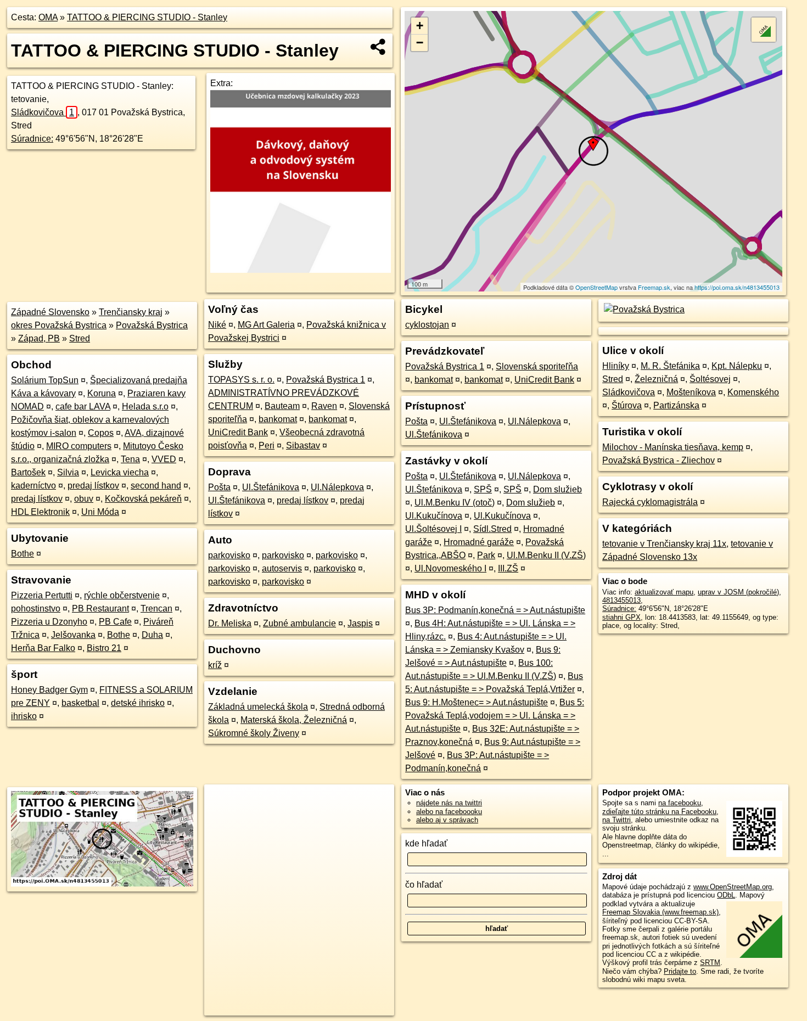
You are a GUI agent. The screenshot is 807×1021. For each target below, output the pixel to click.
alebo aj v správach (447, 820)
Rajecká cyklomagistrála (650, 502)
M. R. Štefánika (670, 366)
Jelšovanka (73, 634)
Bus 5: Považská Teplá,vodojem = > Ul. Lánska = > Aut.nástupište (494, 715)
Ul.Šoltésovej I (433, 529)
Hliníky (615, 366)
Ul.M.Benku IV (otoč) (454, 502)
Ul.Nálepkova (337, 487)
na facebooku (679, 803)
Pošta (219, 487)
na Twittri (616, 820)
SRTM (710, 962)
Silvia (68, 472)
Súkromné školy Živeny (253, 733)
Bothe (22, 553)
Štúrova (627, 405)
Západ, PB (39, 338)
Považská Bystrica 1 (325, 379)
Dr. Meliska (229, 623)
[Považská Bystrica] (643, 309)
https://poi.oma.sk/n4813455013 (737, 287)
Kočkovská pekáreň (143, 498)
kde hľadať (426, 843)
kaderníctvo (33, 485)
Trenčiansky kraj (130, 312)
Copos (101, 432)
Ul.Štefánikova (270, 487)
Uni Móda (100, 512)
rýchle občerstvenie (122, 595)
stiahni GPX (621, 617)
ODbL (726, 895)
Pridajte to (680, 971)
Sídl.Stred (492, 529)
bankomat (278, 419)
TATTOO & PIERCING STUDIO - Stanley (147, 17)
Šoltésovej (710, 379)
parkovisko (229, 555)
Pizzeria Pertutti (41, 595)
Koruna (101, 393)
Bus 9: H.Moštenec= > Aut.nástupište (476, 702)
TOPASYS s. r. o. (241, 379)
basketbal (80, 703)
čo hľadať (423, 884)
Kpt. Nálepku (736, 366)
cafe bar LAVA (82, 406)
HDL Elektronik (40, 512)
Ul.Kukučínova (433, 515)
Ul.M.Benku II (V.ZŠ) (546, 555)
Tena (130, 459)
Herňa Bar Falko (43, 648)
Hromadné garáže (479, 542)
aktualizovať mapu (664, 592)
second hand (156, 485)
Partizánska (676, 405)
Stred (79, 338)
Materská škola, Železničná (293, 720)
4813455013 (621, 600)
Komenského (753, 392)
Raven (324, 406)
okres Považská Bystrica (59, 325)
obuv (83, 498)
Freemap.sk (654, 287)
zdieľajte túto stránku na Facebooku (659, 811)
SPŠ (483, 489)
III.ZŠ (508, 568)
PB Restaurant (100, 608)
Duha (152, 634)
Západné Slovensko (50, 312)
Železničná (656, 379)
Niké (217, 324)
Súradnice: (32, 138)
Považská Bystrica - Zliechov (658, 460)
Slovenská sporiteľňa (537, 366)
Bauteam (282, 406)
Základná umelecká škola (258, 706)
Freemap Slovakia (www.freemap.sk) (660, 912)
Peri (266, 445)
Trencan (156, 608)
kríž (215, 665)
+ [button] (419, 25)
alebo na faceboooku (449, 811)
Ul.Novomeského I (450, 568)
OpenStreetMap (596, 287)
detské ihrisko (138, 703)
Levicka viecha (120, 472)
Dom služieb (557, 489)
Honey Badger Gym (49, 689)
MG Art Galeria (266, 324)
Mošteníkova (691, 392)
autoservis (282, 568)
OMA (48, 17)
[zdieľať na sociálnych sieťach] (378, 46)
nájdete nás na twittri (449, 803)
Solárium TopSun (45, 380)
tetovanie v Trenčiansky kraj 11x (664, 543)
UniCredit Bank (238, 432)
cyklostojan (427, 324)
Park (486, 555)
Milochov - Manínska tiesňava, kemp (672, 447)
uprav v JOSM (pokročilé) (738, 592)
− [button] (419, 42)
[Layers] (764, 30)
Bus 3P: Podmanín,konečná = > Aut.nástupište (495, 610)
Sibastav (303, 445)
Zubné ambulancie (299, 623)
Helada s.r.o (145, 406)
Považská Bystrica (152, 325)
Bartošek (28, 472)
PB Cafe (115, 621)
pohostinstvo (35, 608)
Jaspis (360, 623)
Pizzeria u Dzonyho (49, 621)
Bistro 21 (104, 648)
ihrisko (24, 716)
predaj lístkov (93, 485)
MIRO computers (78, 446)
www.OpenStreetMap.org (732, 887)
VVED (164, 459)
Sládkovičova (42, 112)
